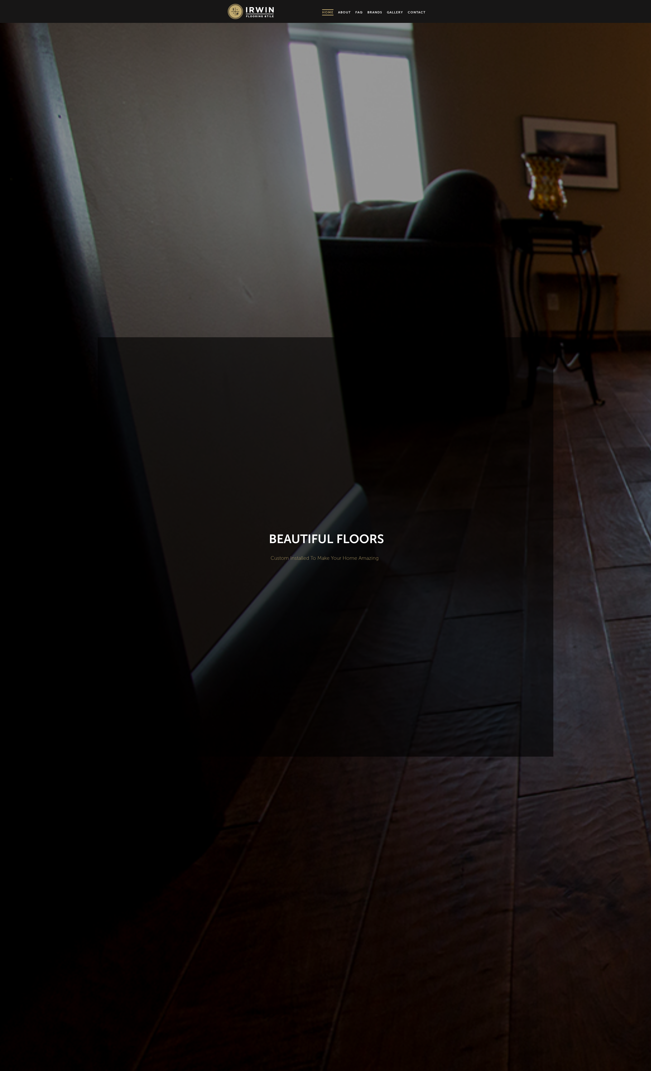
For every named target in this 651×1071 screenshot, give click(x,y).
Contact (417, 12)
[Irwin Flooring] (251, 11)
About (344, 12)
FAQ (359, 12)
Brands (374, 12)
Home (327, 12)
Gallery (395, 12)
